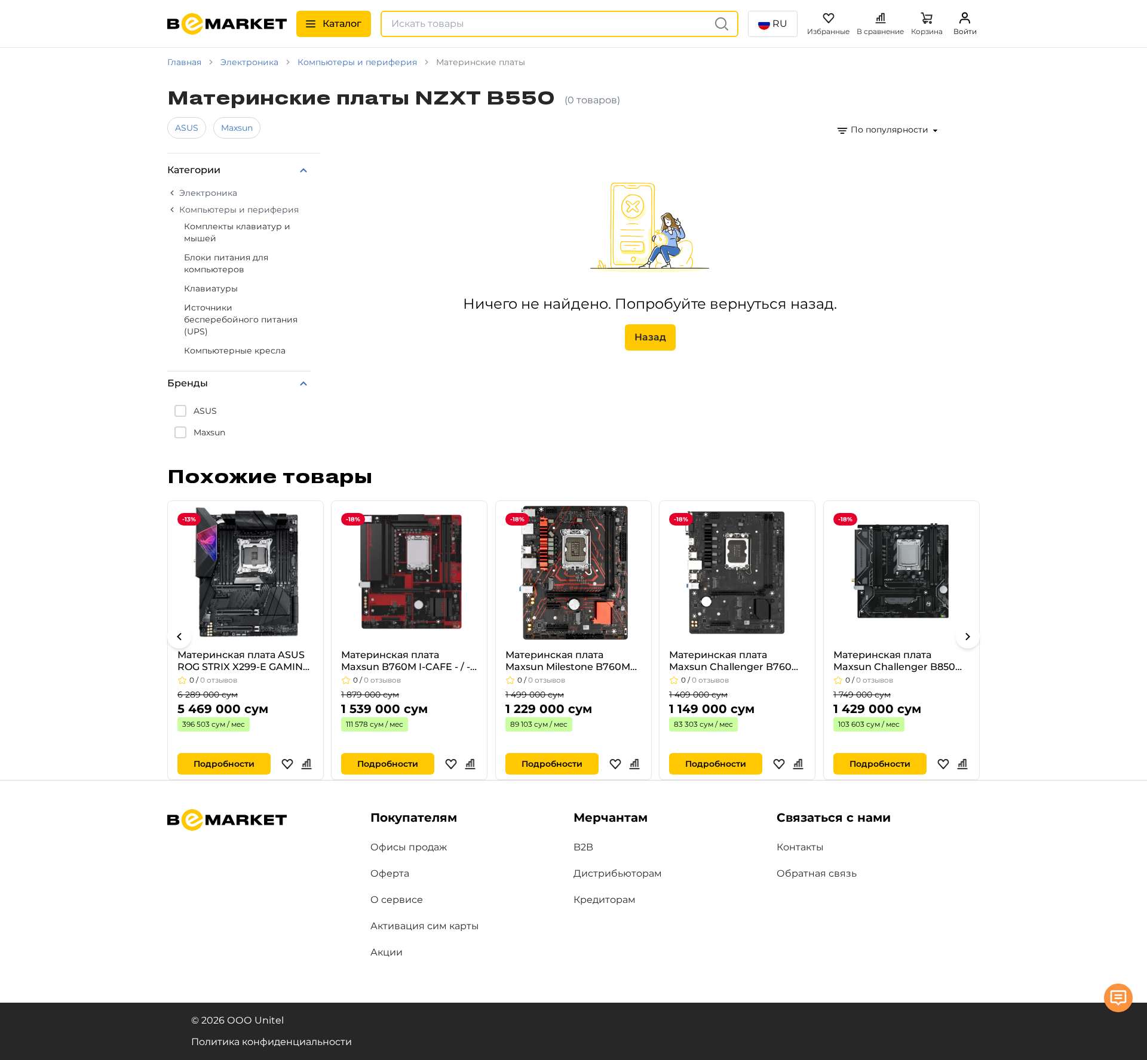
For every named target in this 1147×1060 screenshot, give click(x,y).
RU (779, 23)
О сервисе (396, 899)
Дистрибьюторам (618, 873)
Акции (386, 952)
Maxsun (237, 127)
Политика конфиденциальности (271, 1041)
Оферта (389, 873)
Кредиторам (605, 899)
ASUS (186, 127)
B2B (583, 847)
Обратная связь (817, 873)
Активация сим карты (424, 926)
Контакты (800, 847)
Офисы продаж (408, 847)
